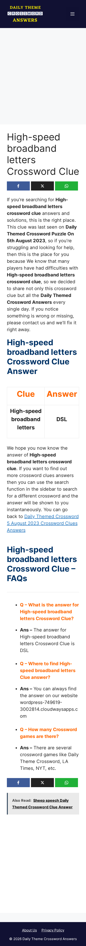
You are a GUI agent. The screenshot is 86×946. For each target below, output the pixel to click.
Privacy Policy (53, 930)
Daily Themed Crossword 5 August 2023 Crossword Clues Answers (43, 523)
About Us (29, 930)
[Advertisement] (43, 80)
